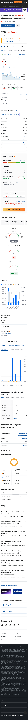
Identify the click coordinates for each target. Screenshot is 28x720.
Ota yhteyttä (4, 639)
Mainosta (3, 636)
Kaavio (9, 47)
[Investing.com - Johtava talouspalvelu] (8, 2)
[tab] (6, 222)
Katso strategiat (9, 41)
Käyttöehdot (4, 699)
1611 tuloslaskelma (8, 341)
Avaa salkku (18, 636)
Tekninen (24, 47)
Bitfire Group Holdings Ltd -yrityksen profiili (11, 426)
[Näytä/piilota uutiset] (10, 54)
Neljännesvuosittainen (16, 349)
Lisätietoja (3, 633)
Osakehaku (11, 6)
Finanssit (16, 47)
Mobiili (17, 633)
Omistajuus (16, 50)
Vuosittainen (4, 349)
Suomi (18, 6)
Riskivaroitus (4, 710)
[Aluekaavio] (5, 54)
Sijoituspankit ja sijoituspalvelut (22, 434)
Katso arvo (22, 94)
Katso (16, 418)
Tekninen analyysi (8, 217)
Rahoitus (24, 438)
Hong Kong (24, 445)
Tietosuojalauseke (5, 705)
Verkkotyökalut (19, 639)
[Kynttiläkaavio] (3, 54)
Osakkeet (4, 6)
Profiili (10, 50)
